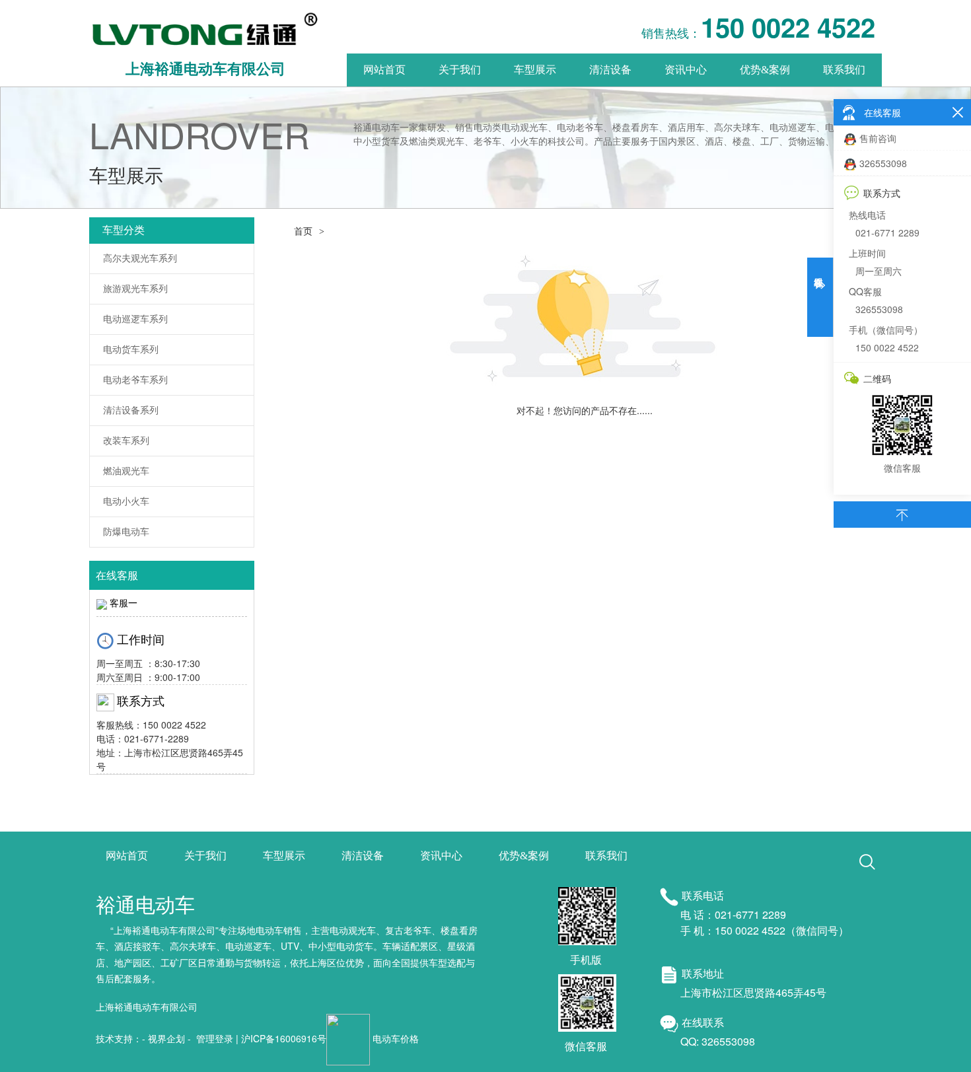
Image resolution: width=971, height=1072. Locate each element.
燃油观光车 (126, 471)
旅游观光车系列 (135, 289)
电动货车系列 (131, 350)
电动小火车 (126, 502)
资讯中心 (686, 69)
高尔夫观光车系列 (140, 259)
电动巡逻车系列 (135, 319)
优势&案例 (765, 69)
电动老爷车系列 (135, 380)
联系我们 (844, 69)
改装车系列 (126, 441)
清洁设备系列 (131, 410)
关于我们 (460, 69)
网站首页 (384, 69)
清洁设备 (610, 69)
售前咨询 (877, 138)
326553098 (883, 163)
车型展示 (535, 69)
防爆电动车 (126, 532)
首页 (303, 231)
